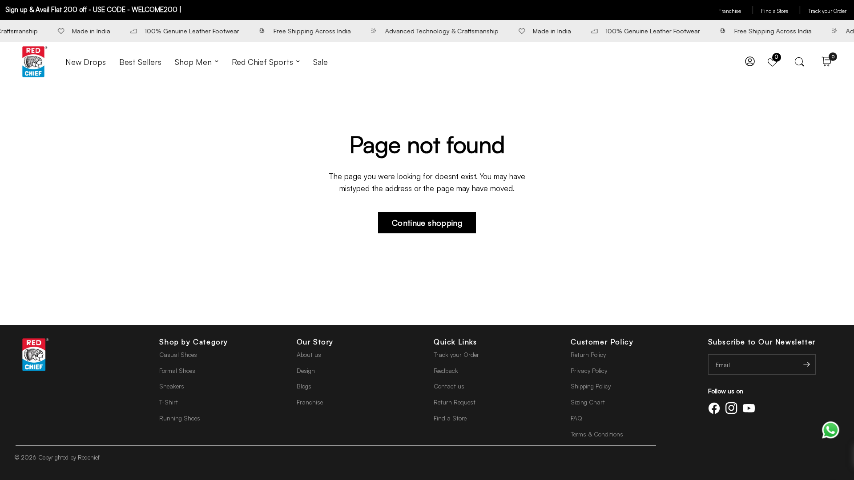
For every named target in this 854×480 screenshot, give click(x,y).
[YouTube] (750, 408)
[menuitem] (86, 62)
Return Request (454, 402)
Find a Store (781, 11)
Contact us (449, 386)
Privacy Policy (589, 370)
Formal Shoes (177, 370)
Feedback (446, 370)
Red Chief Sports (262, 62)
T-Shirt (168, 402)
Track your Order (827, 11)
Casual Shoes (178, 354)
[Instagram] (733, 408)
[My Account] (750, 62)
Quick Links (455, 341)
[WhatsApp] (831, 429)
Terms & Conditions (597, 434)
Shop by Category (193, 341)
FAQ (576, 418)
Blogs (304, 386)
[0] (824, 62)
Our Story (315, 341)
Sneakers (171, 386)
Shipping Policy (591, 386)
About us (309, 354)
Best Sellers (140, 62)
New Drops (85, 62)
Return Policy (588, 354)
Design (306, 370)
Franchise (736, 11)
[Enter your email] (807, 364)
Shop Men (193, 62)
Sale (320, 62)
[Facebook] (715, 408)
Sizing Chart (588, 402)
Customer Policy (602, 341)
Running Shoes (179, 418)
